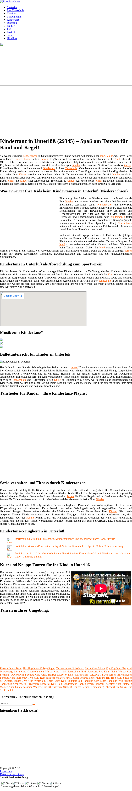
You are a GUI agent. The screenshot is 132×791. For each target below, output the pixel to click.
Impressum (6, 771)
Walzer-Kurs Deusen (67, 677)
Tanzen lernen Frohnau (91, 683)
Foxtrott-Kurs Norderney (14, 677)
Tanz (102, 155)
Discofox (12, 22)
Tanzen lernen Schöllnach (70, 668)
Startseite (12, 7)
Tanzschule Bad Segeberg (82, 671)
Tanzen (18, 159)
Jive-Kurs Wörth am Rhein (38, 680)
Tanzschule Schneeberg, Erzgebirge (19, 683)
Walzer (10, 25)
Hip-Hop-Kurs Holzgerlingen (39, 668)
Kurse (57, 379)
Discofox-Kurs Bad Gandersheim (58, 683)
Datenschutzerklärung (12, 774)
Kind (117, 159)
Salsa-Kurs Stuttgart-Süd (68, 680)
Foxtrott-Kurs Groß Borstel (40, 674)
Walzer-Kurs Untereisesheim (16, 687)
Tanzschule (71, 168)
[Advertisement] (67, 110)
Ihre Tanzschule (15, 10)
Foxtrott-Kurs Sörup (11, 668)
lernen (11, 180)
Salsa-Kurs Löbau (95, 668)
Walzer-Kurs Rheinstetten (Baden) (52, 687)
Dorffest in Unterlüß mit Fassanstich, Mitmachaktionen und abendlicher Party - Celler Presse (65, 538)
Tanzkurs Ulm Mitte (94, 680)
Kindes (23, 174)
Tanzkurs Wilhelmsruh (119, 680)
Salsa (10, 35)
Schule (109, 155)
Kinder (27, 159)
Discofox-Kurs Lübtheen (118, 683)
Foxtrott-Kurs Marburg (92, 677)
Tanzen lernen (14, 16)
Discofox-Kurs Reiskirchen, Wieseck (78, 674)
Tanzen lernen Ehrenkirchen (116, 674)
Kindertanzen (30, 155)
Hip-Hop (12, 38)
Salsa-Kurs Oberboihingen (29, 671)
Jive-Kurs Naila (108, 671)
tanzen (127, 165)
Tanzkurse (12, 13)
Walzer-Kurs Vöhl (55, 671)
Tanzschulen (125, 223)
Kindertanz (13, 19)
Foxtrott (11, 32)
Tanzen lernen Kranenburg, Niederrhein (96, 687)
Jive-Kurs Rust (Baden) (42, 677)
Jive (9, 28)
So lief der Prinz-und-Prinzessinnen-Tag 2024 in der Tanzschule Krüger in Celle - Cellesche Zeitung (69, 546)
